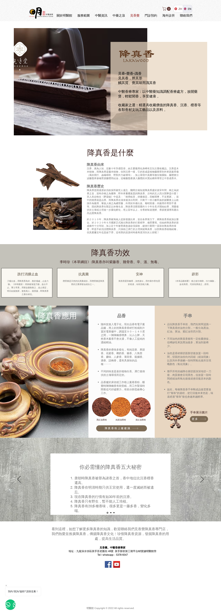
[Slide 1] (107, 512)
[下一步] (202, 479)
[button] (167, 9)
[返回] (19, 479)
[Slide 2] (110, 512)
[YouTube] (116, 564)
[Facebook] (108, 564)
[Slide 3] (113, 512)
